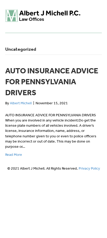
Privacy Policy (89, 168)
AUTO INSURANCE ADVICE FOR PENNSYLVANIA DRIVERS (51, 81)
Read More (13, 154)
